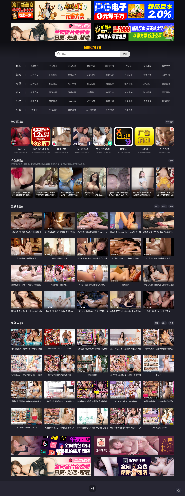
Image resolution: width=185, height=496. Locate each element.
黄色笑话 (147, 101)
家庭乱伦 (53, 101)
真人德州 (53, 66)
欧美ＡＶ (72, 74)
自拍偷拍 (53, 74)
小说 (18, 101)
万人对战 (72, 66)
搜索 (125, 54)
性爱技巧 (166, 101)
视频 (18, 74)
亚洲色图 (53, 92)
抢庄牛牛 (166, 66)
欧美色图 (72, 92)
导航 (18, 110)
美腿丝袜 (110, 92)
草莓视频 (72, 110)
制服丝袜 (110, 83)
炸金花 (128, 66)
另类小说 (128, 101)
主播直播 (147, 74)
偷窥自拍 (34, 92)
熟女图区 (147, 92)
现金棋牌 (147, 66)
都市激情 (34, 101)
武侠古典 (91, 101)
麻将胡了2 (109, 66)
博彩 (18, 66)
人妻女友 (72, 101)
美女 (156, 206)
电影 (18, 83)
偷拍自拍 (53, 83)
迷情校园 (110, 101)
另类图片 (166, 92)
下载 (171, 160)
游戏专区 (91, 66)
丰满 (156, 323)
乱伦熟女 (147, 83)
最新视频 (17, 206)
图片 (18, 92)
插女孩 (34, 110)
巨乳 (164, 206)
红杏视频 (110, 110)
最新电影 (17, 323)
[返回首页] (179, 490)
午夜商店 (53, 110)
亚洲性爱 (34, 83)
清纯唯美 (128, 92)
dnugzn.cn (92, 47)
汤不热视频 (91, 110)
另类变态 (166, 83)
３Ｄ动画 (91, 74)
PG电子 (34, 66)
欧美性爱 (91, 83)
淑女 (164, 323)
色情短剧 (128, 110)
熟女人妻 (110, 74)
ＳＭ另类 (166, 74)
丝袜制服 (128, 74)
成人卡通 (72, 83)
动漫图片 (91, 92)
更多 (171, 206)
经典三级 (128, 83)
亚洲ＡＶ (34, 74)
